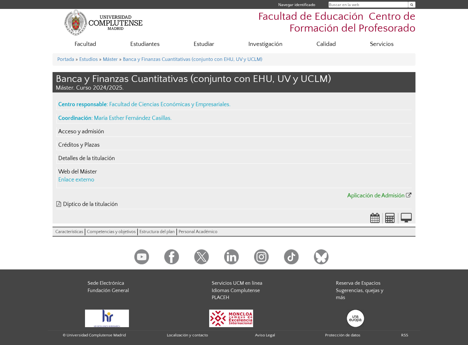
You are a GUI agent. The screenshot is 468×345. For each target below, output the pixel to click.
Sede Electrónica (106, 283)
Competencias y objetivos (111, 231)
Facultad (85, 44)
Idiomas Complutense (236, 290)
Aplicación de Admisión (376, 196)
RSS (404, 335)
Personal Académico (198, 231)
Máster (110, 59)
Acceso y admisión (81, 131)
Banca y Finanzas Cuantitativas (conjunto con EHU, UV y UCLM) (192, 59)
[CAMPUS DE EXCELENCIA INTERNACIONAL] (231, 318)
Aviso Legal (265, 335)
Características (69, 231)
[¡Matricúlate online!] (406, 220)
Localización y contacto (187, 335)
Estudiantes (145, 44)
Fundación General (108, 290)
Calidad (326, 44)
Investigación (265, 44)
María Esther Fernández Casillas (132, 118)
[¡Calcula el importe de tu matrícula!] (390, 220)
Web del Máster (77, 172)
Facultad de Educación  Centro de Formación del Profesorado (336, 22)
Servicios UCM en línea (237, 283)
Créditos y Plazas (79, 145)
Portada (65, 59)
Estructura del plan (157, 231)
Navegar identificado (296, 4)
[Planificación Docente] (375, 220)
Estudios (88, 59)
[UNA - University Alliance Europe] (355, 318)
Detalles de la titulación (86, 158)
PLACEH (220, 297)
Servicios (382, 44)
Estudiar (204, 44)
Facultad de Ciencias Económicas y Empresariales (169, 104)
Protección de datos (342, 335)
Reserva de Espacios (358, 283)
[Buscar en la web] (411, 5)
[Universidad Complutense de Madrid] (103, 22)
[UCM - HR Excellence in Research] (107, 318)
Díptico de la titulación (90, 204)
